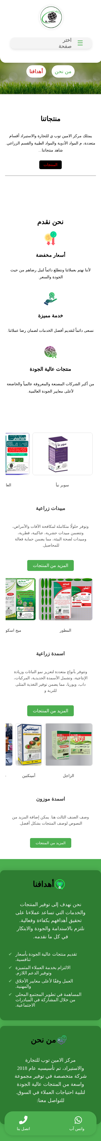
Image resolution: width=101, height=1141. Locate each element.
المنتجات (50, 165)
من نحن (63, 71)
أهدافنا (36, 71)
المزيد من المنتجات (50, 565)
